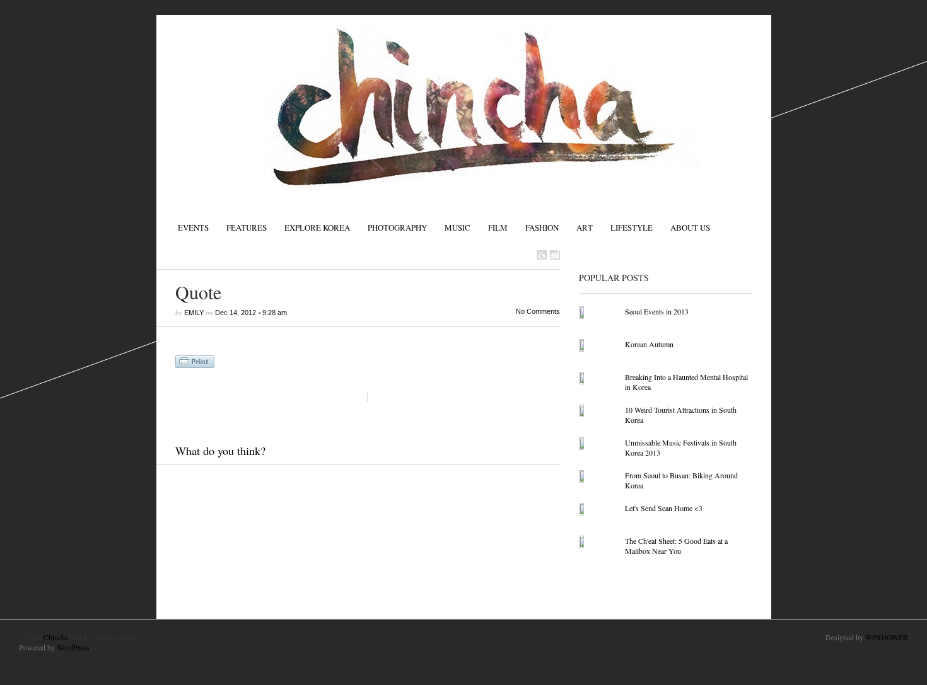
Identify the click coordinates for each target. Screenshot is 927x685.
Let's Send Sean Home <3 (664, 508)
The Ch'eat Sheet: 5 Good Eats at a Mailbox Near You (676, 546)
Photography (397, 227)
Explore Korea (317, 227)
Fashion (542, 227)
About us (690, 227)
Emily (194, 312)
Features (246, 227)
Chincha (56, 637)
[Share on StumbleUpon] (555, 255)
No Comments (538, 311)
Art (584, 227)
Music (457, 227)
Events (193, 227)
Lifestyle (631, 227)
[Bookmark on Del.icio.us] (542, 255)
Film (498, 227)
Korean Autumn (649, 344)
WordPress (73, 647)
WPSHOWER (886, 637)
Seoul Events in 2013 (657, 311)
